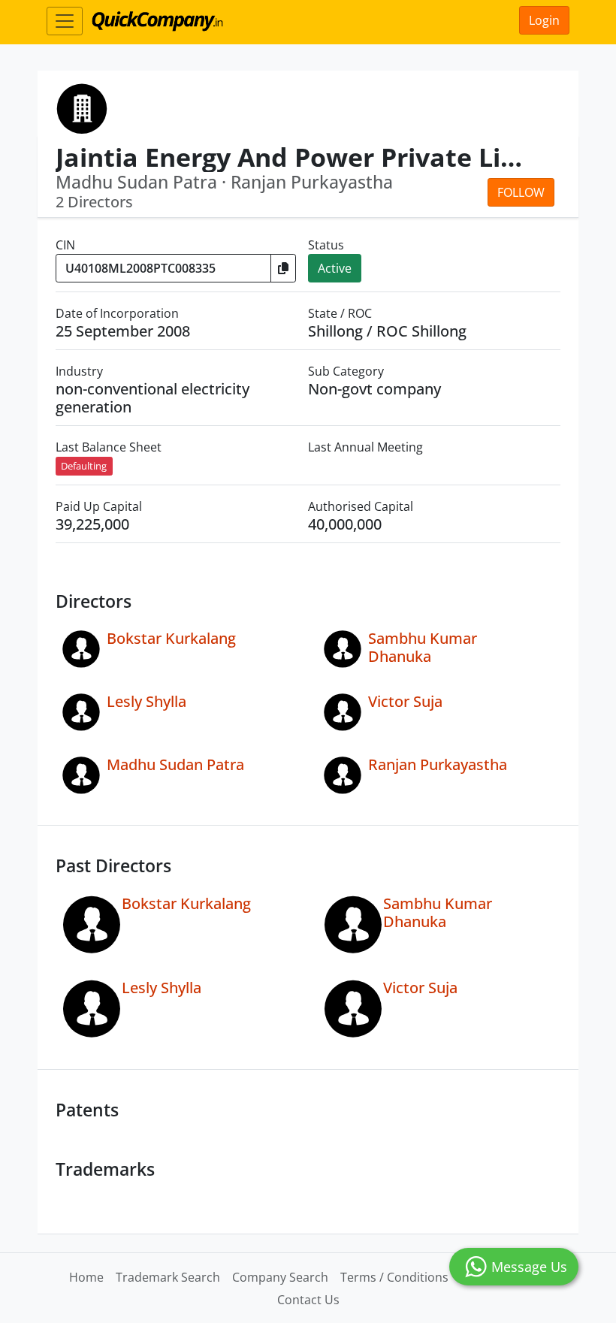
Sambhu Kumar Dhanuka (422, 647)
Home (86, 1277)
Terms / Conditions (394, 1277)
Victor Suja (405, 701)
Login (544, 20)
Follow (521, 192)
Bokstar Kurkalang (171, 638)
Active (335, 268)
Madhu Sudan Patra (175, 764)
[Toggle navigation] (65, 21)
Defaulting (84, 466)
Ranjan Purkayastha (437, 764)
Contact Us (308, 1299)
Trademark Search (168, 1277)
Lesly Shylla (146, 701)
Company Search (280, 1277)
